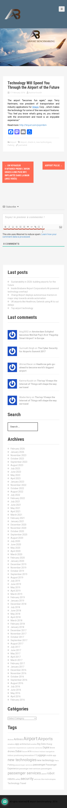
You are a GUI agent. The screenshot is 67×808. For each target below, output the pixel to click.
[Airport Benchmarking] (12, 14)
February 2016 (18, 700)
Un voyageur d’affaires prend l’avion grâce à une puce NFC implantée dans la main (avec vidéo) (17, 172)
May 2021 (15, 508)
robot (50, 773)
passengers (46, 768)
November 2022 (18, 485)
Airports (45, 738)
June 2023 (16, 472)
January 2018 (17, 627)
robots (11, 778)
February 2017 (18, 663)
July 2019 (15, 581)
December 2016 (18, 670)
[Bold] (5, 227)
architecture (25, 744)
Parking (11, 145)
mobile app (51, 755)
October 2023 (17, 458)
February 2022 (18, 498)
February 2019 (18, 597)
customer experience (17, 748)
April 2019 (16, 590)
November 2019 (18, 567)
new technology (45, 760)
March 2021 (16, 514)
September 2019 (19, 574)
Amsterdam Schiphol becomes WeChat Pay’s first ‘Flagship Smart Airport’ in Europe (38, 334)
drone (52, 747)
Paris (57, 760)
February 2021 (18, 518)
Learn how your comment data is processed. (29, 235)
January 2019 (17, 600)
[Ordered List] (20, 227)
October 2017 (17, 637)
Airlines (18, 739)
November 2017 (18, 633)
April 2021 (16, 511)
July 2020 (15, 541)
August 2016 (17, 683)
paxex (43, 774)
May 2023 (15, 475)
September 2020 (19, 534)
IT (35, 755)
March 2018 (16, 620)
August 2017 (17, 643)
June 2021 (16, 505)
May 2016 (15, 693)
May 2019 (15, 587)
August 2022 (17, 491)
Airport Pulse (53, 165)
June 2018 (16, 610)
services (37, 779)
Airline (10, 739)
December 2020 (18, 524)
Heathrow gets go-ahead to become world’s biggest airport (37, 367)
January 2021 (17, 521)
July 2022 (15, 495)
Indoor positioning (16, 755)
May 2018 (15, 614)
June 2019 (16, 584)
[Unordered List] (24, 227)
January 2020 (17, 561)
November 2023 (18, 455)
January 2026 (17, 452)
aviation (34, 744)
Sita (42, 779)
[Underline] (13, 227)
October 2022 (17, 488)
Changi (49, 744)
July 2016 (15, 686)
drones (11, 751)
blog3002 (24, 331)
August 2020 (17, 538)
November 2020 (18, 528)
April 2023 (16, 478)
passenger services (24, 773)
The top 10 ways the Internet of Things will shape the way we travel (38, 384)
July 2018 (15, 607)
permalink (22, 145)
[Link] (35, 227)
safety (17, 779)
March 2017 (16, 660)
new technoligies (43, 142)
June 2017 (16, 650)
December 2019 (18, 564)
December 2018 (18, 604)
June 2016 (16, 690)
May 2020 (15, 548)
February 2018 (18, 624)
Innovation (29, 755)
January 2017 (17, 666)
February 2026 (18, 448)
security (27, 779)
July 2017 (15, 647)
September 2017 (19, 640)
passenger (39, 764)
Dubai (18, 751)
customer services (34, 748)
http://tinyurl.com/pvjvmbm (33, 125)
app (17, 744)
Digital (46, 747)
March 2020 (16, 554)
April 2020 (16, 551)
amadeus (11, 744)
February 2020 (18, 557)
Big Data (41, 744)
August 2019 (17, 577)
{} (39, 227)
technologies (50, 779)
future (24, 751)
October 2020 (17, 531)
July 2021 (15, 501)
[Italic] (9, 227)
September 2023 (19, 462)
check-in (31, 142)
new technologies (22, 760)
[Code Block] (31, 227)
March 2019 (16, 594)
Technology (13, 783)
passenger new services (30, 768)
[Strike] (16, 227)
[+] (42, 227)
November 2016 (18, 673)
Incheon (35, 752)
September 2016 (19, 680)
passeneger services (24, 765)
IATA (29, 751)
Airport (13, 142)
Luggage (41, 755)
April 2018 (16, 617)
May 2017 (15, 653)
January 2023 (17, 481)
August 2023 (17, 465)
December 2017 (18, 630)
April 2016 (16, 696)
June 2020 (16, 544)
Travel (23, 783)
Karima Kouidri (35, 92)
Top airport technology (22, 308)
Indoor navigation (47, 751)
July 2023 (15, 468)
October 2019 (17, 571)
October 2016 (17, 676)
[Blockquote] (28, 227)
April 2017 (16, 657)
